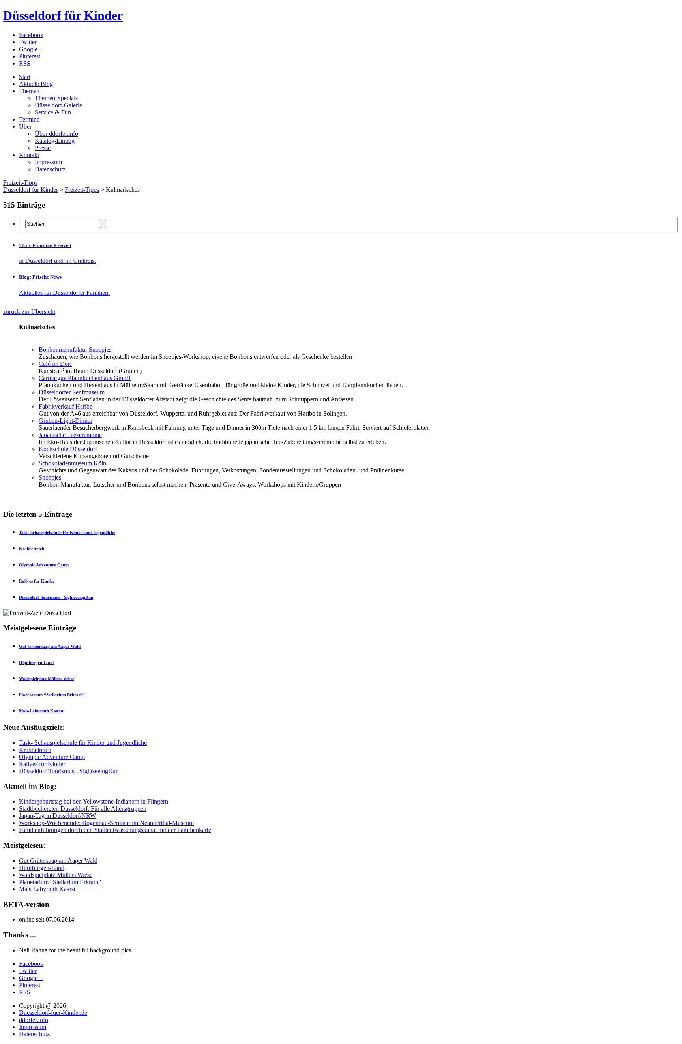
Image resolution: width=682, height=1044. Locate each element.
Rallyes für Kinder (42, 764)
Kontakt (29, 155)
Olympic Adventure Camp (52, 756)
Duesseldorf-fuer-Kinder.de (53, 1012)
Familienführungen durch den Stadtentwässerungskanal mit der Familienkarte (115, 830)
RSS (24, 63)
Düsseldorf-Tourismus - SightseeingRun (69, 771)
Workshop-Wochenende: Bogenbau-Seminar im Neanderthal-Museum (106, 822)
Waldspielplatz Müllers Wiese (55, 875)
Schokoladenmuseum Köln (72, 463)
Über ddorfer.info (56, 133)
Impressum (48, 162)
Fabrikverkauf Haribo (66, 406)
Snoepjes (50, 477)
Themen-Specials (56, 98)
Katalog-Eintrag (55, 140)
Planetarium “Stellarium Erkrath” (60, 882)
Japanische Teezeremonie (70, 434)
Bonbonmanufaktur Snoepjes (75, 349)
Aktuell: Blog (36, 84)
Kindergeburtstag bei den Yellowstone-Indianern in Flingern (93, 801)
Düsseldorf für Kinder (63, 15)
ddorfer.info (33, 1019)
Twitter (28, 42)
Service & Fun (53, 112)
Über (25, 126)
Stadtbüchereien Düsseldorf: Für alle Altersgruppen (82, 808)
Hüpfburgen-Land (41, 867)
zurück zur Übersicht (29, 311)
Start (24, 76)
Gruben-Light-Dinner (65, 420)
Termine (29, 119)
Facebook (31, 35)
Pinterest (29, 56)
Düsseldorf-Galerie (58, 105)
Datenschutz (50, 169)
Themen (29, 91)
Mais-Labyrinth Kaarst (47, 889)
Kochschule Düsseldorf (68, 449)
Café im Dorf (55, 363)
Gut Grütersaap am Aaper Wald (58, 860)
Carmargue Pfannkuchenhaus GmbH (85, 378)
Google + (31, 49)
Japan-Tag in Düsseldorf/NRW (57, 815)
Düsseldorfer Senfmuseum (72, 392)
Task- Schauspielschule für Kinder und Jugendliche (83, 742)
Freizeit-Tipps (20, 182)
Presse (43, 147)
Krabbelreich (35, 749)
